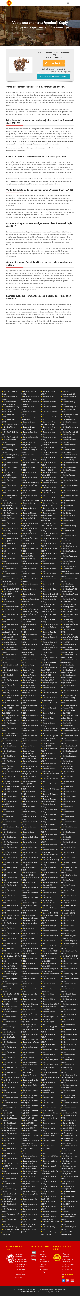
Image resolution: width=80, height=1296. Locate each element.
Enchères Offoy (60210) (50, 1027)
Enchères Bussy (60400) (12, 956)
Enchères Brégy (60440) (11, 882)
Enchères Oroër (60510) (51, 1065)
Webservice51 (55, 1292)
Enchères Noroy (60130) (51, 1004)
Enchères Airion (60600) (11, 424)
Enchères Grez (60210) (30, 903)
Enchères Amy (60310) (11, 437)
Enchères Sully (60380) (70, 867)
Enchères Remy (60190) (70, 432)
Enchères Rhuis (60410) (70, 455)
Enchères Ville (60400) (70, 1113)
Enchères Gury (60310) (30, 915)
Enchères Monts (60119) (51, 860)
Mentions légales (60, 1290)
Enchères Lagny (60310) (31, 1191)
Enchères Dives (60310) (31, 483)
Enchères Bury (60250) (11, 953)
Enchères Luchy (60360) (51, 624)
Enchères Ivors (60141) (30, 1039)
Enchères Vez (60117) (70, 1095)
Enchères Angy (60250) (11, 455)
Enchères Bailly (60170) (11, 589)
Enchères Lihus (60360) (50, 594)
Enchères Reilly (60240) (70, 419)
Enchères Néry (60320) (50, 951)
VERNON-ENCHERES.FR (28, 1290)
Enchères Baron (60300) (12, 607)
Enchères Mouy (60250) (51, 913)
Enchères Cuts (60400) (30, 447)
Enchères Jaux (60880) (30, 1062)
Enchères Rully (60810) (70, 566)
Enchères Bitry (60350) (11, 733)
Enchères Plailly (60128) (51, 1133)
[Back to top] (74, 1290)
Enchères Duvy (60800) (31, 500)
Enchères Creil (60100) (11, 1229)
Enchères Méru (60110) (50, 736)
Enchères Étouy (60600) (31, 609)
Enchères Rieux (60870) (70, 467)
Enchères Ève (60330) (30, 612)
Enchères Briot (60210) (11, 915)
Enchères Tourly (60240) (70, 943)
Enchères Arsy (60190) (11, 495)
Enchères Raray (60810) (70, 407)
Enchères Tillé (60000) (70, 941)
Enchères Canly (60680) (11, 994)
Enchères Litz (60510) (50, 596)
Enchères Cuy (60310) (30, 460)
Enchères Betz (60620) (11, 720)
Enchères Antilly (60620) (11, 477)
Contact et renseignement (54, 76)
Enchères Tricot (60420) (70, 956)
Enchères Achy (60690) (11, 407)
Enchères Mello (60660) (50, 728)
